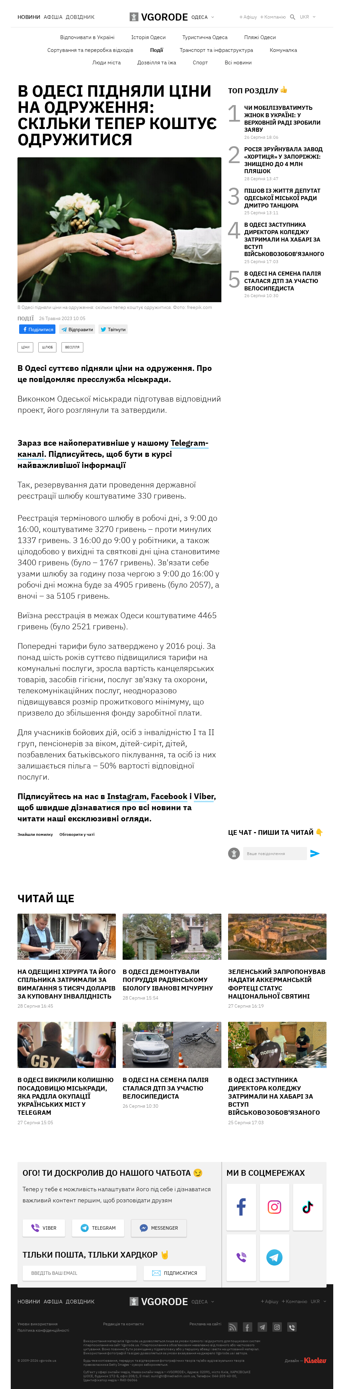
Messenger (164, 1228)
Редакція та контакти (123, 1324)
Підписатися (180, 1273)
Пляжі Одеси (260, 37)
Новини (28, 17)
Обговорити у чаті (76, 834)
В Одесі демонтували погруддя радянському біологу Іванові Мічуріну (168, 980)
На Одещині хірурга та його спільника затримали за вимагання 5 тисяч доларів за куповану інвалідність (66, 984)
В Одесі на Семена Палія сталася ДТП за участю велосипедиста (282, 281)
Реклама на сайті (205, 1324)
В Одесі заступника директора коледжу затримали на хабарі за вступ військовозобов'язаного (284, 239)
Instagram (126, 796)
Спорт (200, 62)
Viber (204, 796)
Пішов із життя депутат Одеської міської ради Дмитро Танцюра (282, 198)
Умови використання (37, 1324)
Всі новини (238, 62)
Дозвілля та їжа (156, 62)
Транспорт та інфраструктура (216, 49)
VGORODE (164, 1301)
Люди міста (106, 62)
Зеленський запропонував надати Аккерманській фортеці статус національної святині (277, 984)
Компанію (275, 16)
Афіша (53, 17)
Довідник (80, 17)
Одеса (199, 1301)
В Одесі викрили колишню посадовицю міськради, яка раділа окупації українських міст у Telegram (65, 1096)
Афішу (250, 16)
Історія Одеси (148, 37)
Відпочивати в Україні (87, 37)
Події (156, 49)
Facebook (169, 796)
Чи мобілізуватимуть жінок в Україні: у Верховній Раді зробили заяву (282, 118)
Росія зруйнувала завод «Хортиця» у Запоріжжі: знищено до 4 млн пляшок (283, 160)
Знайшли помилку (35, 834)
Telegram (104, 1228)
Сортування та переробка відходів (90, 49)
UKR (304, 16)
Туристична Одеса (204, 37)
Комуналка (283, 49)
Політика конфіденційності (43, 1330)
